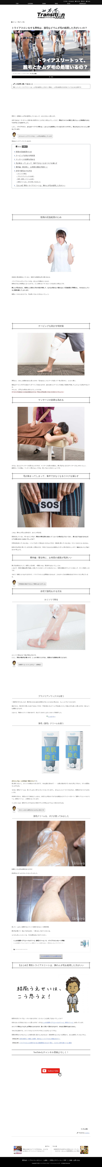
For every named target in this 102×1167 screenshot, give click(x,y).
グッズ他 (22, 22)
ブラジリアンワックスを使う (25, 176)
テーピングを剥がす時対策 (25, 155)
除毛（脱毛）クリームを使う (25, 179)
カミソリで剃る (22, 173)
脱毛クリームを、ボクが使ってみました (29, 182)
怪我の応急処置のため (23, 152)
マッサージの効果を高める (25, 159)
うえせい (87, 1133)
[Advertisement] (51, 102)
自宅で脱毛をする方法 (23, 171)
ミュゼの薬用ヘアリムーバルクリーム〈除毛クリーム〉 (58, 1022)
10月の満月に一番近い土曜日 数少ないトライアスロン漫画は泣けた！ (39, 1038)
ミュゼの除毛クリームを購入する (51, 956)
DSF (65, 1160)
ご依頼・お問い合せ (74, 1160)
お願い (46, 1160)
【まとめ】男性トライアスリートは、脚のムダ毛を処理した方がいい (40, 185)
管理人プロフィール (56, 1160)
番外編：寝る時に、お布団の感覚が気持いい (31, 167)
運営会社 (24, 1160)
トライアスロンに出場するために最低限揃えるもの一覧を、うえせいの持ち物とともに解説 (45, 1043)
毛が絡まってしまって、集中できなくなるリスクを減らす (36, 163)
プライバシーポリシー (35, 1160)
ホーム (14, 22)
